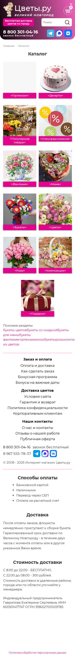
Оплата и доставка (37, 365)
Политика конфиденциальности (38, 407)
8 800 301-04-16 (20, 32)
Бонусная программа (37, 376)
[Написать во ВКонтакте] (68, 33)
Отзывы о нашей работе (37, 433)
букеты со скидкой (42, 330)
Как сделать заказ (37, 371)
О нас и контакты (37, 427)
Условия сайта (37, 396)
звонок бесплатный (50, 447)
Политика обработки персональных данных (37, 652)
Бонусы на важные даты (37, 382)
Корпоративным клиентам (37, 413)
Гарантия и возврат (38, 402)
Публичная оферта (37, 439)
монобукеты (45, 339)
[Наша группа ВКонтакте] (53, 453)
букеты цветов (15, 330)
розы (60, 339)
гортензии (27, 339)
